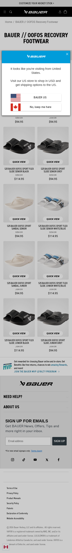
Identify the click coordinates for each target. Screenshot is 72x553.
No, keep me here (40, 107)
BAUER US (40, 97)
